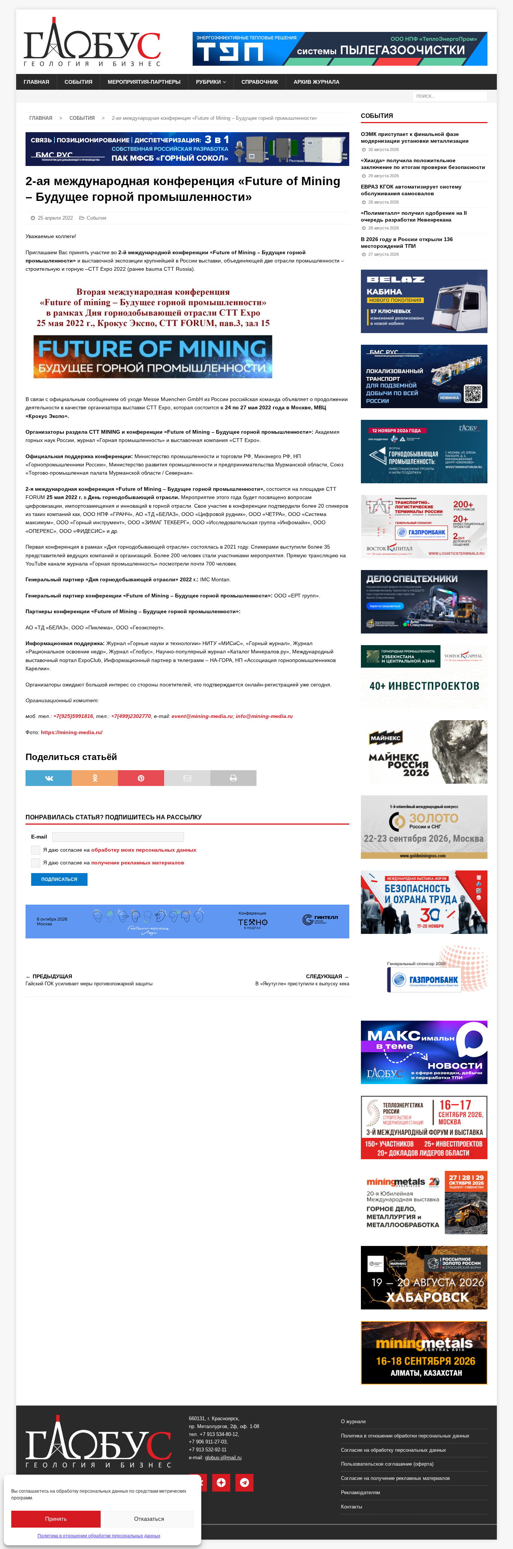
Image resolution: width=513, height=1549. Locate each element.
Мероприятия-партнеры (144, 82)
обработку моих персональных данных (143, 850)
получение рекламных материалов (137, 863)
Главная (36, 82)
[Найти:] (449, 96)
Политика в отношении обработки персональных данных (99, 1535)
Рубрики (208, 82)
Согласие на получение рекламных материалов (395, 1478)
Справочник (259, 82)
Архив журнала (316, 82)
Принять (56, 1519)
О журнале (353, 1421)
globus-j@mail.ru (223, 1457)
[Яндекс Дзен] (221, 1483)
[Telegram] (244, 1483)
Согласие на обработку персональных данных (393, 1450)
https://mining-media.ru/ (72, 732)
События (78, 82)
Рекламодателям (360, 1492)
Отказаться (149, 1519)
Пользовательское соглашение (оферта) (387, 1464)
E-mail (39, 837)
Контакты (351, 1507)
